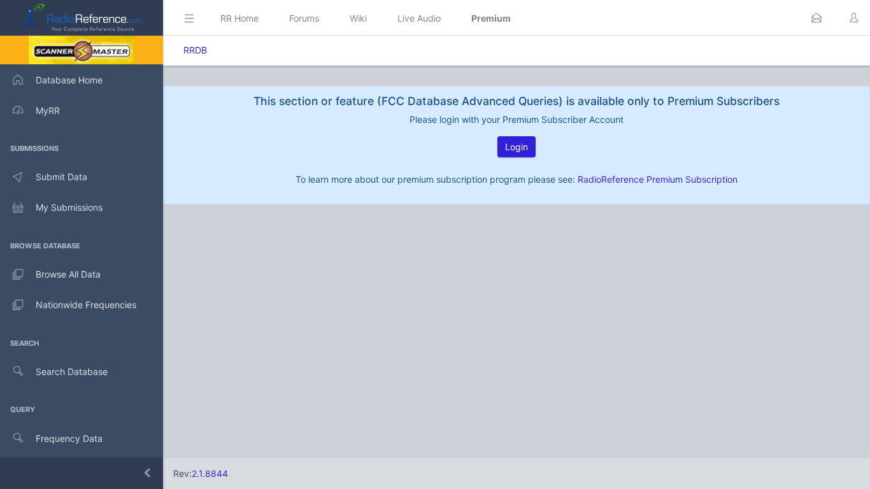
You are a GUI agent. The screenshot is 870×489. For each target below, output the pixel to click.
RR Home (239, 18)
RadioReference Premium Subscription (658, 179)
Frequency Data (69, 438)
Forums (304, 18)
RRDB (195, 50)
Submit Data (61, 176)
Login (516, 146)
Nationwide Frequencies (86, 304)
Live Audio (419, 18)
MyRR (48, 110)
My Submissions (69, 207)
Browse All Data (68, 274)
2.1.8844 (210, 473)
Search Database (72, 371)
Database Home (69, 79)
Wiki (358, 18)
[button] (816, 18)
